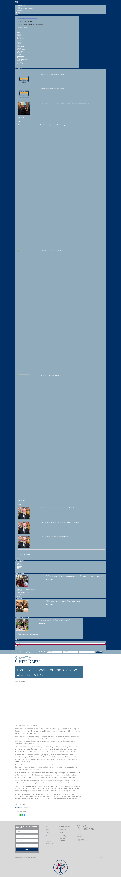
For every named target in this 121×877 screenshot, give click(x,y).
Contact (61, 832)
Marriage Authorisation (49, 842)
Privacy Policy (62, 836)
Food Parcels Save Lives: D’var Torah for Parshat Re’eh (54, 536)
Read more (49, 579)
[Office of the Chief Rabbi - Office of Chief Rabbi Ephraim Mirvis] (27, 662)
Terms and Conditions (62, 839)
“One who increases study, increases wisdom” (63, 601)
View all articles (22, 117)
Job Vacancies (62, 829)
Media (47, 832)
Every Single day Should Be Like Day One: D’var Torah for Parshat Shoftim (60, 522)
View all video (22, 551)
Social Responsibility (64, 826)
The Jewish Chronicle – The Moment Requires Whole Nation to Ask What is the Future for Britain (65, 103)
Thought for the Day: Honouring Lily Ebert (51, 250)
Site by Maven (102, 857)
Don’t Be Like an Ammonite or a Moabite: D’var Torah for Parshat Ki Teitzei (60, 508)
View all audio (22, 500)
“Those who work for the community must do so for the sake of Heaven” (74, 576)
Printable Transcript (22, 808)
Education (48, 839)
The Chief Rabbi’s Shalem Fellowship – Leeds (52, 88)
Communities (49, 836)
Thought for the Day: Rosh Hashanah (50, 375)
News (47, 829)
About (47, 826)
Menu (17, 1)
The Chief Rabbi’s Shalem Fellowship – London (52, 74)
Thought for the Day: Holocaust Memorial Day (52, 125)
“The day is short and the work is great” (54, 620)
